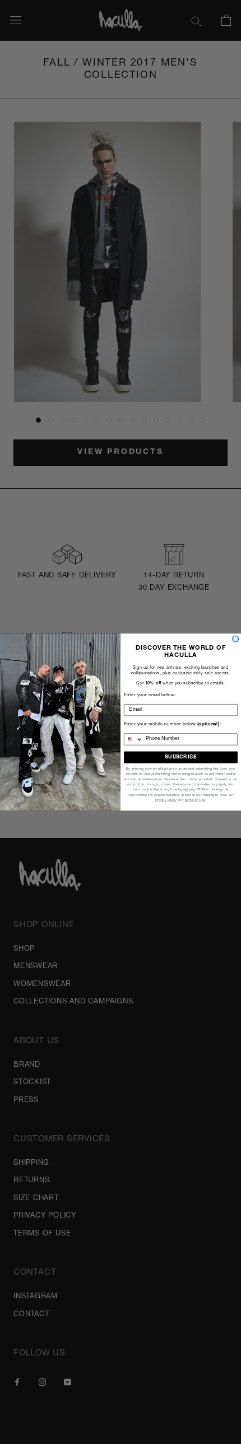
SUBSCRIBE (180, 757)
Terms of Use (194, 800)
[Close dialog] (236, 639)
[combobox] (133, 739)
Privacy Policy (166, 800)
